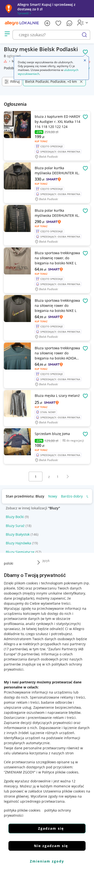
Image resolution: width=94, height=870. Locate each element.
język (46, 560)
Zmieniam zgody (47, 861)
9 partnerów (28, 654)
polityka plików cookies (22, 810)
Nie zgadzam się (51, 845)
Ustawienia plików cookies (64, 791)
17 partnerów (16, 649)
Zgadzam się (51, 828)
